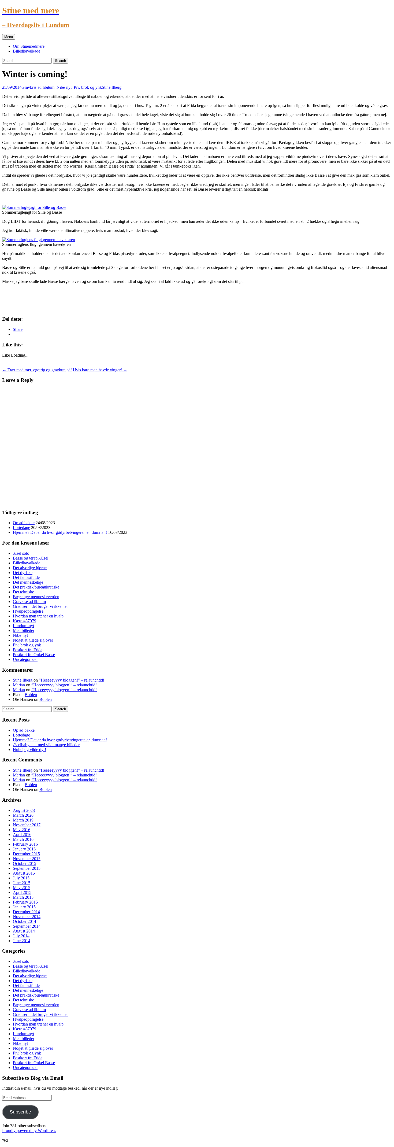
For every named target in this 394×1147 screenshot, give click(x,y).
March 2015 (23, 897)
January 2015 (24, 907)
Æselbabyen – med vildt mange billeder (46, 744)
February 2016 (25, 844)
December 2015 (26, 854)
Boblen (31, 694)
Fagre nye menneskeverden (36, 596)
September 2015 (26, 868)
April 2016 (22, 834)
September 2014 (26, 926)
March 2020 (23, 815)
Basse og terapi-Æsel (30, 558)
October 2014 (24, 921)
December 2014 (26, 911)
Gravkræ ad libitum (37, 87)
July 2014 (21, 936)
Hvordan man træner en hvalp (38, 616)
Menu (8, 37)
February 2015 (25, 902)
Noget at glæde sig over (33, 640)
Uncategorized (25, 659)
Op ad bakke (24, 522)
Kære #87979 (24, 621)
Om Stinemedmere (28, 46)
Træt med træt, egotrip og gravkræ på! (37, 370)
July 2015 (21, 878)
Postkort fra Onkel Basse (34, 654)
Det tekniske (23, 592)
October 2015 (24, 863)
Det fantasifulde (26, 577)
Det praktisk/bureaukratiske (36, 587)
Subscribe (20, 1112)
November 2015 (26, 858)
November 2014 (26, 916)
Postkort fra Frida (27, 650)
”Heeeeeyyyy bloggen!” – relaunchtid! (71, 680)
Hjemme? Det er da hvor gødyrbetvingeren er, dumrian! (60, 532)
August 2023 (24, 810)
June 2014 (21, 940)
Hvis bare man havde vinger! (100, 370)
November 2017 (26, 825)
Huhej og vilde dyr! (29, 749)
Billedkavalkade (26, 51)
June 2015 (21, 882)
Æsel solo (21, 553)
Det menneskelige (28, 582)
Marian (19, 685)
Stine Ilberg (111, 87)
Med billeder (23, 630)
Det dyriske (22, 572)
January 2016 (24, 849)
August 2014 (24, 931)
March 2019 (23, 820)
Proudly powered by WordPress (29, 1130)
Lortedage (21, 527)
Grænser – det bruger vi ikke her (40, 606)
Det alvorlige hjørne (30, 567)
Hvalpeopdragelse (28, 611)
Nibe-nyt (64, 87)
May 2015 (21, 887)
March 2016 (23, 839)
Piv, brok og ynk (88, 87)
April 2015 (22, 892)
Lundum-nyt (23, 625)
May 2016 (21, 829)
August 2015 (24, 873)
